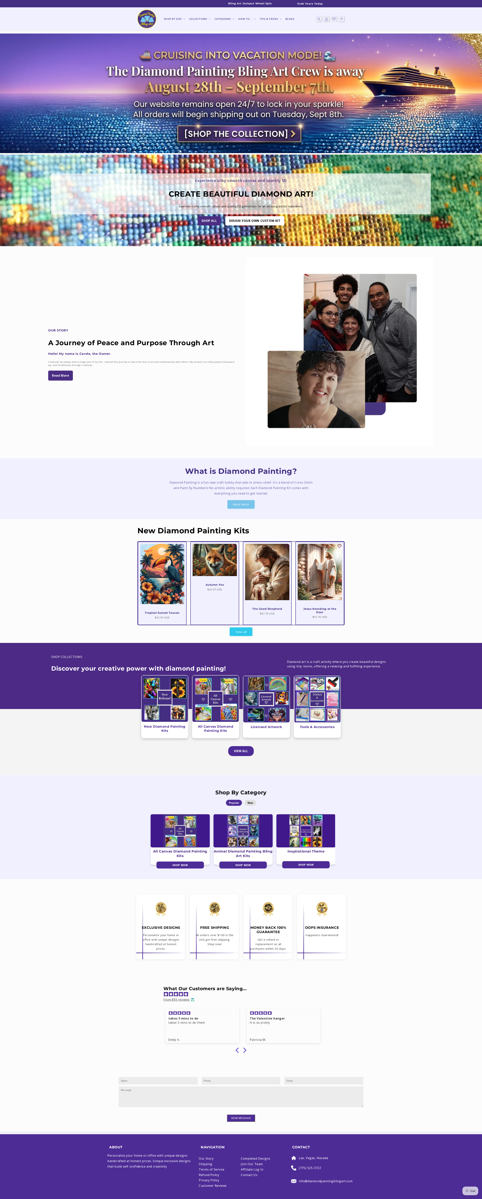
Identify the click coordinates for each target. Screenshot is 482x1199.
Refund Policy (209, 1175)
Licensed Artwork (266, 727)
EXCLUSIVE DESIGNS (161, 928)
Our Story (206, 1158)
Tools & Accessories (317, 727)
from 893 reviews (176, 1000)
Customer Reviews (213, 1186)
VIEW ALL (241, 751)
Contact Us (249, 1175)
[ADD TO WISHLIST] (182, 546)
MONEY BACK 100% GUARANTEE (268, 930)
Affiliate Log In (252, 1169)
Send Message (241, 1118)
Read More (60, 375)
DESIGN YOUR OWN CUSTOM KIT (255, 221)
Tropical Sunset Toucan (162, 612)
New (250, 802)
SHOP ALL (209, 221)
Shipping (205, 1164)
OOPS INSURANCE (322, 928)
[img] (242, 994)
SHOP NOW (180, 865)
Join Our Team (252, 1164)
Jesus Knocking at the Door (319, 610)
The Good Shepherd (267, 609)
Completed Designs (255, 1158)
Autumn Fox (215, 584)
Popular (234, 802)
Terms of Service (211, 1169)
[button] (174, 19)
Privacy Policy (209, 1180)
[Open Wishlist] (334, 19)
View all (241, 631)
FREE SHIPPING (214, 928)
